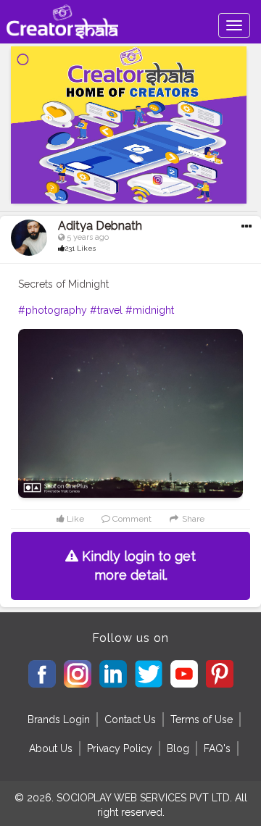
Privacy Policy (119, 748)
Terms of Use (201, 719)
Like (74, 519)
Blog (178, 748)
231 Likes (80, 248)
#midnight (149, 310)
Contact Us (130, 719)
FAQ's (217, 748)
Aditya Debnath (100, 226)
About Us (50, 748)
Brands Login (59, 719)
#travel (106, 310)
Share (192, 519)
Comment (131, 519)
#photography (52, 310)
